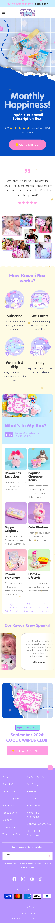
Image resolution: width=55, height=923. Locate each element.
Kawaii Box (26, 919)
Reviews (31, 791)
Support (7, 819)
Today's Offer (10, 812)
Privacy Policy (27, 907)
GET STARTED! (29, 144)
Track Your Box (11, 834)
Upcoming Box (27, 727)
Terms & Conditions (27, 913)
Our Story (32, 784)
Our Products (10, 791)
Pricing (6, 777)
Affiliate (31, 798)
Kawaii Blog (33, 805)
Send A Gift (8, 784)
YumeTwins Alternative (33, 814)
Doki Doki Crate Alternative (36, 833)
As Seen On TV (35, 777)
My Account (9, 827)
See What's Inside (29, 750)
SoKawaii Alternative (39, 823)
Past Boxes (8, 805)
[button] (3, 12)
